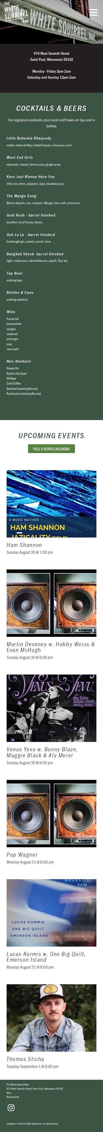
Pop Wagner (51, 825)
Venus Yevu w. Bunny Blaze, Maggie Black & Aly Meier (51, 723)
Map (9, 1093)
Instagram (11, 1107)
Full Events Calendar (51, 448)
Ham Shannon (51, 515)
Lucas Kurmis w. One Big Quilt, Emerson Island (51, 928)
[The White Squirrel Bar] (37, 12)
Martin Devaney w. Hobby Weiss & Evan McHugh (51, 618)
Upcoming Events (51, 435)
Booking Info (13, 1097)
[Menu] (95, 13)
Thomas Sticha (51, 1030)
